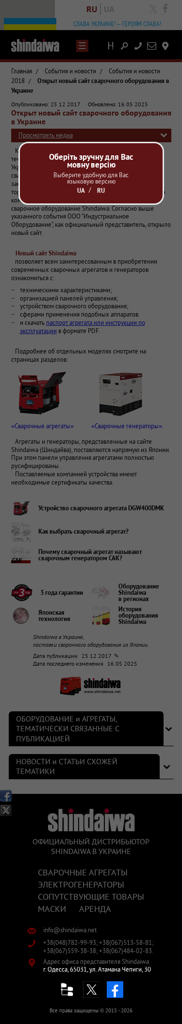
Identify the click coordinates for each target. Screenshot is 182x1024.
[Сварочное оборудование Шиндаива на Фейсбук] (115, 989)
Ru (101, 190)
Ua (81, 190)
